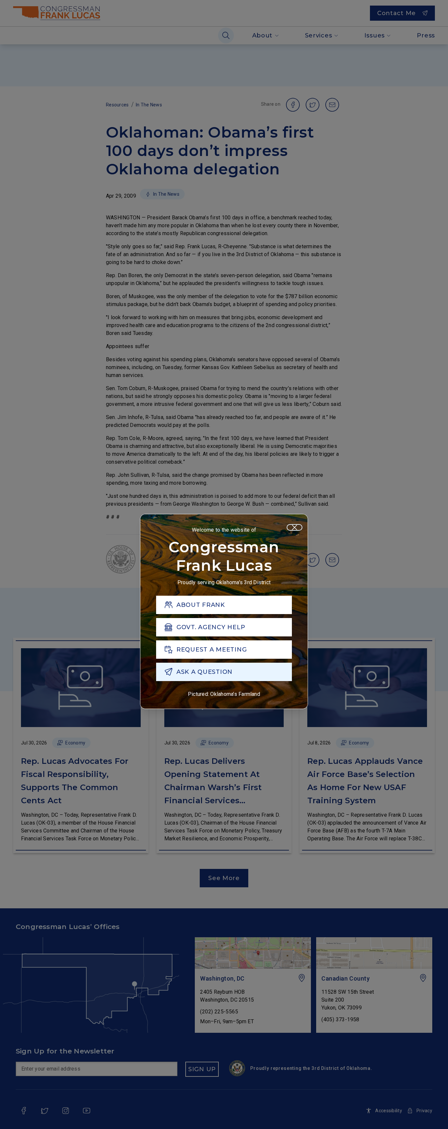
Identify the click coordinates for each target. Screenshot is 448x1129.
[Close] (294, 527)
